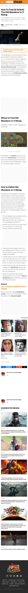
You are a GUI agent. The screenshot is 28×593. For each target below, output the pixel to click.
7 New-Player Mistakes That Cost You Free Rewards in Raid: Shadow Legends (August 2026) (13, 478)
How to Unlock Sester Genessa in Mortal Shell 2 (13, 549)
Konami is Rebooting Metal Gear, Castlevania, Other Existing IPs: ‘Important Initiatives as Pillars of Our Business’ (13, 432)
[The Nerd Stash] (14, 2)
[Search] (26, 1)
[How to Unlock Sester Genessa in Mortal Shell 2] (14, 538)
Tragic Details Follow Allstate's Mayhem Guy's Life (6, 335)
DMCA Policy (14, 581)
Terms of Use (5, 583)
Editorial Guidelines (20, 583)
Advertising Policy (14, 585)
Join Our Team (12, 580)
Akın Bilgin (16, 24)
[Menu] (2, 1)
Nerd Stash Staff (9, 24)
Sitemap (12, 583)
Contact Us (21, 581)
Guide (3, 361)
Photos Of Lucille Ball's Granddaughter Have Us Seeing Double (20, 354)
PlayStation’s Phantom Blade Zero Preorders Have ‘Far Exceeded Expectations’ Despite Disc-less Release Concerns (14, 502)
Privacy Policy (6, 581)
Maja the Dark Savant (9, 61)
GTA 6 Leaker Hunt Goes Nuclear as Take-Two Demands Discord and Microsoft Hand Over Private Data (13, 456)
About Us (5, 580)
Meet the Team (20, 580)
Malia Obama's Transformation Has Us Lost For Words (20, 335)
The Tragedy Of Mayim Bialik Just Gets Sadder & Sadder (7, 354)
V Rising (7, 361)
